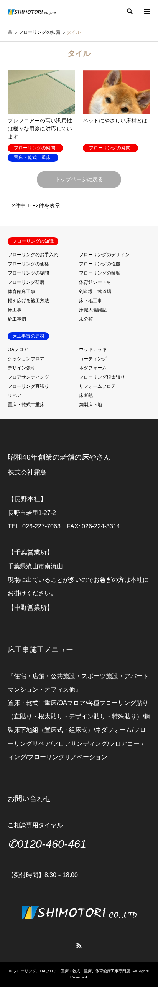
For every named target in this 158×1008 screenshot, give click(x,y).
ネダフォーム (93, 368)
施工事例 (17, 319)
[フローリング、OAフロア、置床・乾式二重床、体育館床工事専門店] (32, 11)
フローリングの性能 (99, 263)
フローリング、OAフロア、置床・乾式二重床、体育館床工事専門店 (71, 971)
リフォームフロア (97, 386)
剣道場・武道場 (95, 291)
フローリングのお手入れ (33, 254)
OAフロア (18, 349)
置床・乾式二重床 (26, 404)
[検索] (129, 11)
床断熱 (86, 395)
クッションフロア (26, 358)
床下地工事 (90, 300)
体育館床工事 (21, 291)
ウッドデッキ (93, 349)
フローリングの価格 (28, 263)
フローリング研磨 (26, 282)
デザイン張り (21, 368)
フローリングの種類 (99, 273)
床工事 (14, 310)
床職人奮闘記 (93, 310)
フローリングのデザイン (104, 254)
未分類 (86, 319)
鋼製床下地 (90, 404)
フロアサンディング (28, 377)
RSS (79, 945)
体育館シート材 (95, 282)
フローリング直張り (28, 386)
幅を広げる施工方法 (28, 300)
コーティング (93, 358)
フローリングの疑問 (28, 273)
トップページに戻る (79, 179)
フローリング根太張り (102, 377)
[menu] (146, 11)
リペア (14, 395)
